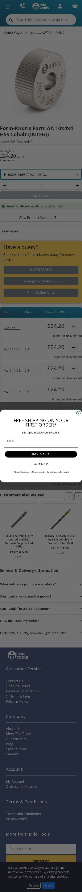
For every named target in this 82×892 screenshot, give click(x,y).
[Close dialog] (78, 413)
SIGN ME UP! (40, 454)
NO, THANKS (41, 464)
